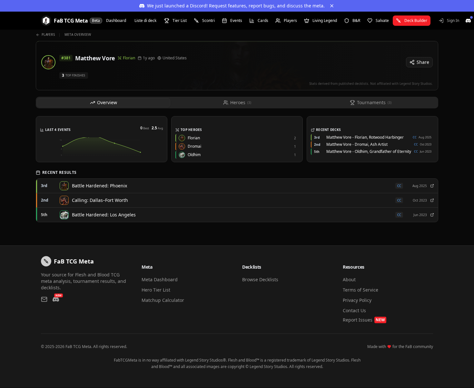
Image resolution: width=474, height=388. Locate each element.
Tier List (180, 20)
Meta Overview (77, 34)
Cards (263, 20)
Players (290, 20)
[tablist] (237, 102)
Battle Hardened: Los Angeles (104, 215)
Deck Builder (415, 20)
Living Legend (324, 20)
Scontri (208, 20)
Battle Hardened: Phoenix (99, 186)
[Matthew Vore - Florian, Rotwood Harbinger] (432, 186)
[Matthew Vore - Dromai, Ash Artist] (432, 200)
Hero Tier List (156, 290)
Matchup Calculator (163, 300)
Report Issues (364, 320)
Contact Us (354, 310)
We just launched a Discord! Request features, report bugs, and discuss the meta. (236, 6)
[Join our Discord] (468, 20)
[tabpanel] (237, 171)
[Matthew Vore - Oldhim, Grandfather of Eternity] (432, 215)
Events (236, 20)
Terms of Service (360, 290)
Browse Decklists (260, 279)
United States (175, 58)
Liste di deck (145, 20)
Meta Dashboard (160, 279)
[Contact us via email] (44, 299)
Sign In (453, 20)
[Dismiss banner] (332, 6)
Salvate (382, 20)
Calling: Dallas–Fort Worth (100, 200)
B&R (356, 20)
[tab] (103, 102)
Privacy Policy (357, 300)
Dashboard (116, 20)
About (349, 279)
